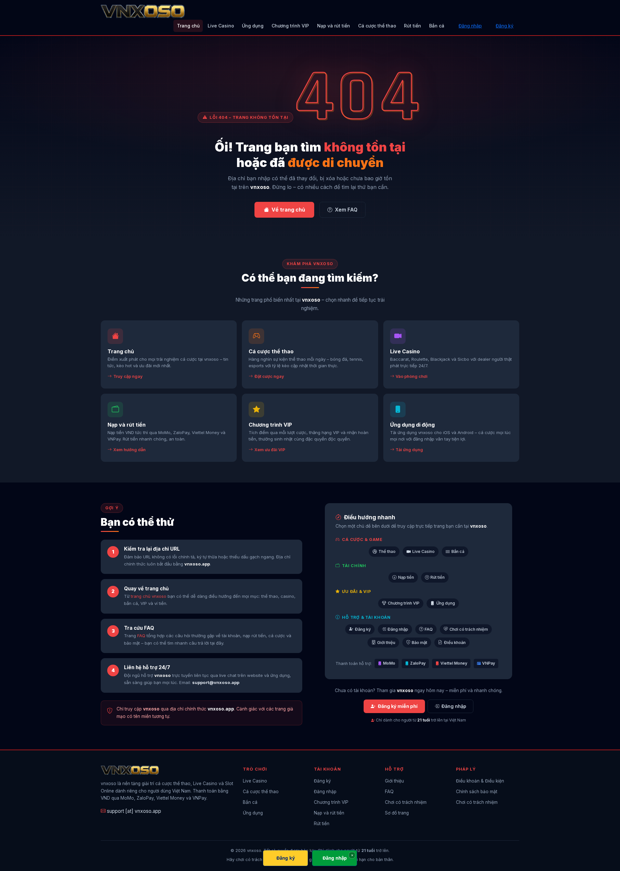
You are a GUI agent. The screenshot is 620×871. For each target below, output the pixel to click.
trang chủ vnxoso (148, 596)
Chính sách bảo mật (476, 791)
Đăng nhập (470, 25)
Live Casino (221, 25)
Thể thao (387, 551)
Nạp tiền (406, 577)
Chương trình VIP (290, 25)
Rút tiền (412, 25)
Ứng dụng (253, 25)
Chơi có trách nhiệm (469, 629)
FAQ (141, 635)
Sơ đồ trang (397, 812)
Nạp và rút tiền (333, 25)
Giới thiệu (386, 642)
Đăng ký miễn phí (398, 706)
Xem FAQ (346, 210)
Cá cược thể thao (377, 25)
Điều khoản (455, 642)
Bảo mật (419, 642)
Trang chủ (188, 25)
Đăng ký (504, 25)
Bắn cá (436, 25)
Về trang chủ (288, 209)
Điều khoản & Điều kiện (480, 780)
